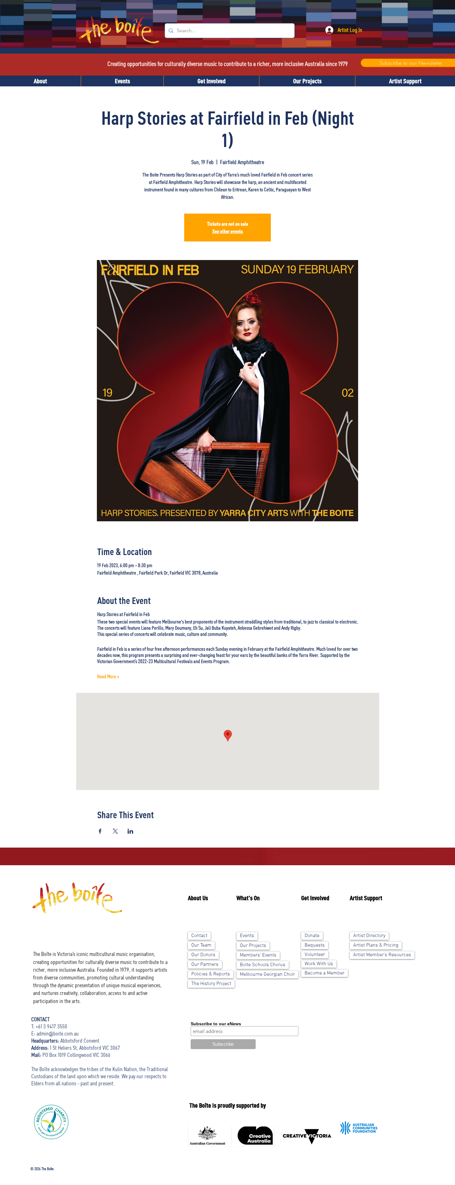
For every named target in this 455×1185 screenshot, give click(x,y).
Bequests (315, 945)
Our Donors (203, 955)
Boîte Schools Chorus (262, 965)
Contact (199, 936)
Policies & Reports (210, 974)
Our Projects (253, 946)
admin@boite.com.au (58, 1033)
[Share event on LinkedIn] (130, 831)
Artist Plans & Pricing (375, 945)
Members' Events (258, 955)
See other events (227, 231)
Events (247, 936)
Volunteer (315, 955)
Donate (312, 936)
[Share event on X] (115, 831)
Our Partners (205, 964)
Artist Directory (369, 936)
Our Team (201, 945)
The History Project (211, 984)
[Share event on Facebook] (100, 831)
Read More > (108, 676)
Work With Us (319, 964)
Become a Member (324, 973)
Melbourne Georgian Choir (267, 974)
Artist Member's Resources (382, 955)
